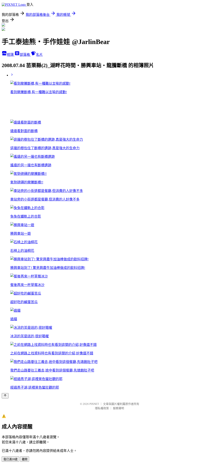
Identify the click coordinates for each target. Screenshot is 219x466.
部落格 (25, 54)
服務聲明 (118, 408)
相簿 (11, 54)
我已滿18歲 (10, 459)
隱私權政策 (102, 408)
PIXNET (94, 404)
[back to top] (5, 395)
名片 (39, 54)
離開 (24, 459)
